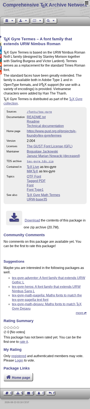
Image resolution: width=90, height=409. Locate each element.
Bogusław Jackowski (42, 151)
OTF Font (34, 176)
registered (18, 356)
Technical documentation (45, 126)
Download (32, 220)
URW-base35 (37, 199)
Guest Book (11, 393)
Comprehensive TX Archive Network (45, 5)
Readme (33, 121)
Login (19, 360)
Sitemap (22, 393)
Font (30, 185)
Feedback (54, 393)
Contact (33, 393)
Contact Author (43, 393)
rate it (24, 341)
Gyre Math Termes (43, 195)
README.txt (36, 117)
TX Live (33, 167)
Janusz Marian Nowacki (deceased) (53, 156)
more (79, 313)
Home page (21, 377)
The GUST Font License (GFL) (49, 146)
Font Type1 (35, 189)
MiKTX (32, 171)
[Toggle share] (1, 37)
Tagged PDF (36, 181)
